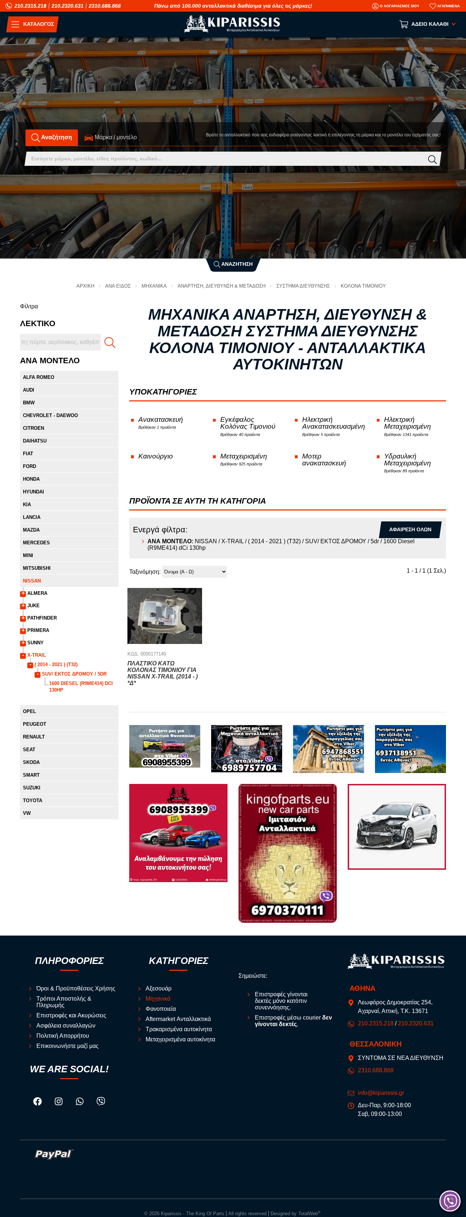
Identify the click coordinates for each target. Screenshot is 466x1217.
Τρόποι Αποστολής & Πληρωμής (63, 1002)
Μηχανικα (154, 286)
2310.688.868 (104, 6)
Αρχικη (85, 286)
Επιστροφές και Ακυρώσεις (71, 1015)
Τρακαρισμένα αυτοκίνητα (179, 1029)
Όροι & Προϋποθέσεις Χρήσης (75, 988)
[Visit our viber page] (101, 1102)
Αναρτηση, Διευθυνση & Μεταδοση (221, 286)
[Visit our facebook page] (38, 1102)
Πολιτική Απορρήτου (62, 1036)
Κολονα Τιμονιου (363, 286)
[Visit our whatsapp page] (80, 1102)
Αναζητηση (236, 264)
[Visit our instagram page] (59, 1102)
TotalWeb (309, 1213)
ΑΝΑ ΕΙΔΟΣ (118, 286)
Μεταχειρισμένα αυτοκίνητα (180, 1039)
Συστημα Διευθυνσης (303, 286)
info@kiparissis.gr (381, 1093)
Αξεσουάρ (158, 988)
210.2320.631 (67, 6)
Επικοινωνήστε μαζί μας (67, 1046)
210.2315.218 (30, 6)
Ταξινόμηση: (145, 572)
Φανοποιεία (161, 1009)
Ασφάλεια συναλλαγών (65, 1025)
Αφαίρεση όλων (410, 529)
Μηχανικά (158, 999)
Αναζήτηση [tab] (56, 138)
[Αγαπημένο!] (191, 634)
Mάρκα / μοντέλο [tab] (115, 138)
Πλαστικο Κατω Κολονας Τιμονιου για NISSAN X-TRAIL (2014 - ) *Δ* (162, 673)
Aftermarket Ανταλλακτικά (178, 1019)
